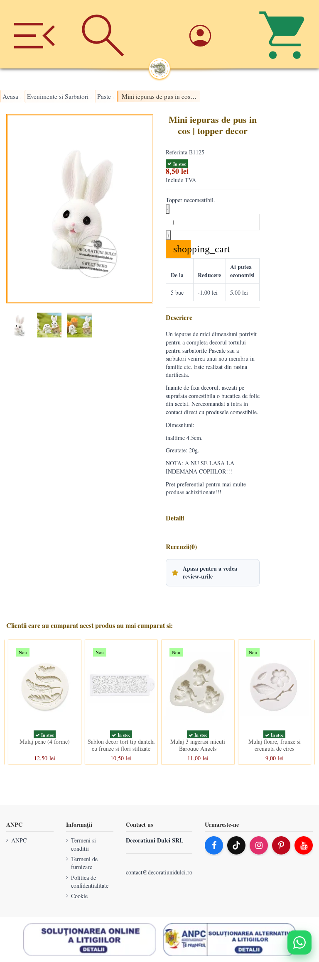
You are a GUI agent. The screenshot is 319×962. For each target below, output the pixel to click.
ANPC (19, 840)
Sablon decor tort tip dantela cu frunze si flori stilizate (121, 744)
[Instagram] (259, 845)
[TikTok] (236, 845)
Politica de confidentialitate (89, 881)
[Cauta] (103, 34)
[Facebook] (214, 845)
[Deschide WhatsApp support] (299, 942)
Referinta (176, 152)
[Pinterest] (281, 845)
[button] (213, 572)
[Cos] (284, 34)
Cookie (79, 896)
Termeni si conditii (83, 844)
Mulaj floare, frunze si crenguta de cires (274, 744)
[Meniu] (34, 34)
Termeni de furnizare (84, 863)
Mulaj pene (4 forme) (45, 741)
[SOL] (89, 939)
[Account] (216, 34)
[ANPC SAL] (229, 939)
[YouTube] (303, 845)
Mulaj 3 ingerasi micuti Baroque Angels (197, 744)
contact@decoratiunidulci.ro (159, 872)
